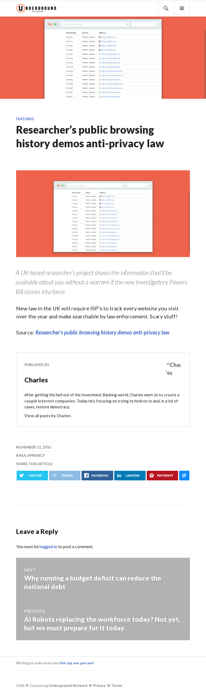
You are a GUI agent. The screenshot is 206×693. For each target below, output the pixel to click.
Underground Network (67, 685)
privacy (37, 455)
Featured (25, 119)
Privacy (99, 685)
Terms (116, 685)
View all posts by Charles (47, 415)
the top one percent (77, 663)
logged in (48, 546)
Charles (36, 380)
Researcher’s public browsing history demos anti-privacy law (102, 332)
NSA (22, 455)
